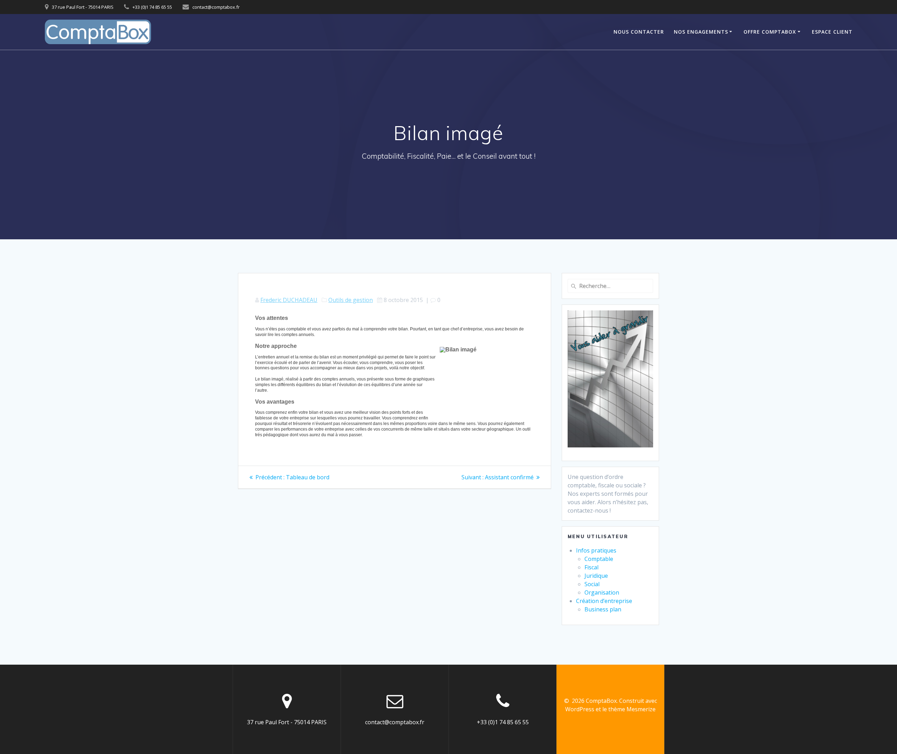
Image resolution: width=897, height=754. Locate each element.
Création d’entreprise (604, 601)
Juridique (596, 576)
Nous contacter (639, 31)
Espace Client (832, 31)
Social (592, 584)
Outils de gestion (350, 300)
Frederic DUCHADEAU (288, 300)
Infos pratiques (596, 550)
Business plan (602, 609)
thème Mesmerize (632, 709)
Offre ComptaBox (770, 31)
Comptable (598, 559)
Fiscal (591, 567)
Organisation (601, 592)
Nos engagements (701, 31)
